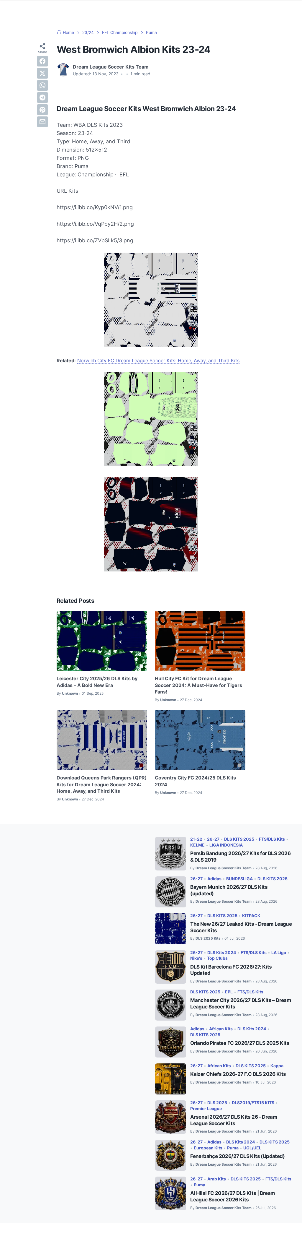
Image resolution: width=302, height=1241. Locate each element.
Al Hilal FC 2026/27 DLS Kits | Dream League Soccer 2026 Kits (232, 1196)
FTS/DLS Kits (272, 839)
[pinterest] (42, 109)
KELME (197, 844)
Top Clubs (217, 958)
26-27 (213, 839)
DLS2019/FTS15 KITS (253, 1102)
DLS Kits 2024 (221, 952)
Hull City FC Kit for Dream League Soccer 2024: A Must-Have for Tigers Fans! (198, 685)
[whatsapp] (42, 85)
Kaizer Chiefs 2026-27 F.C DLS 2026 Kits (238, 1074)
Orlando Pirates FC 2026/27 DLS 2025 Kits (239, 1043)
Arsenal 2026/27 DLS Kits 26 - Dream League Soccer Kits (233, 1120)
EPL (229, 991)
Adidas (214, 878)
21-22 (196, 839)
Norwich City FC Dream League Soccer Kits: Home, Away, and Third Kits (158, 360)
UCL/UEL (252, 1147)
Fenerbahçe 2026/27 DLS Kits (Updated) (237, 1156)
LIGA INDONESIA (226, 844)
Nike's (196, 958)
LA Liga (278, 952)
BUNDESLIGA (239, 878)
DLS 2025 (217, 1102)
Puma (233, 1147)
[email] (42, 121)
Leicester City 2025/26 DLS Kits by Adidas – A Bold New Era (97, 681)
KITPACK (251, 915)
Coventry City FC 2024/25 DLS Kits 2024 (195, 781)
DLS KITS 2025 (239, 839)
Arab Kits (216, 1178)
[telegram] (42, 97)
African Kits (221, 1028)
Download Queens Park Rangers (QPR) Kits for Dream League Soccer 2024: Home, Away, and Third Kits (102, 784)
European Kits (208, 1147)
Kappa (276, 1065)
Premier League (206, 1108)
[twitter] (42, 73)
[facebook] (42, 61)
